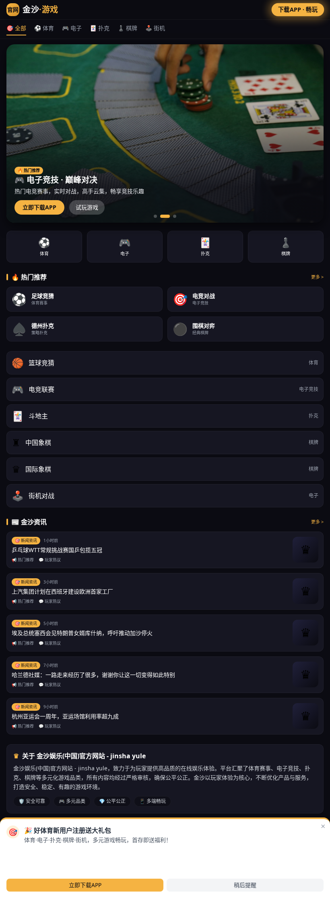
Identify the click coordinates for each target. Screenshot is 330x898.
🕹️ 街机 (155, 28)
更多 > (317, 277)
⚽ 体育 (44, 28)
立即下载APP (39, 207)
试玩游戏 (87, 207)
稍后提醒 (245, 885)
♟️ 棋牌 (127, 28)
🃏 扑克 (99, 28)
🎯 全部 (16, 28)
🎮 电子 (72, 28)
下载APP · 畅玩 (297, 9)
